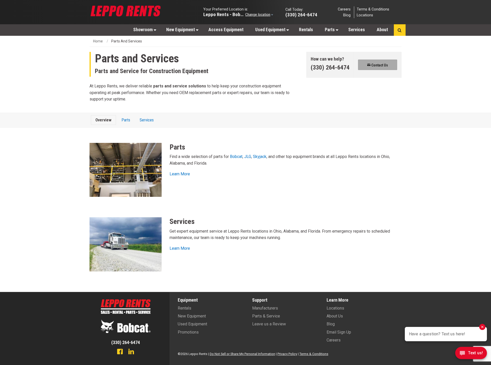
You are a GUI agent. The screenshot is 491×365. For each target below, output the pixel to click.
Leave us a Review (269, 324)
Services (356, 29)
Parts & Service (266, 316)
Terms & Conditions (373, 9)
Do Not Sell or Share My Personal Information (242, 354)
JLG (247, 156)
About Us (335, 316)
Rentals (306, 29)
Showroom (143, 29)
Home (98, 41)
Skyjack (259, 156)
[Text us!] (471, 354)
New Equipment (181, 29)
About (382, 29)
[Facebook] (120, 352)
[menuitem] (143, 29)
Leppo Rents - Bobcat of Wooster (223, 14)
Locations (365, 15)
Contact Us (379, 65)
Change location (257, 14)
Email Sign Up (339, 332)
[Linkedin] (131, 352)
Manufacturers (265, 308)
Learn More (180, 174)
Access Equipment (225, 29)
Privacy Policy (287, 354)
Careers (344, 9)
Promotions (188, 332)
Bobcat (236, 156)
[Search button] (399, 30)
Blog (347, 15)
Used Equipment (270, 29)
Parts (330, 29)
